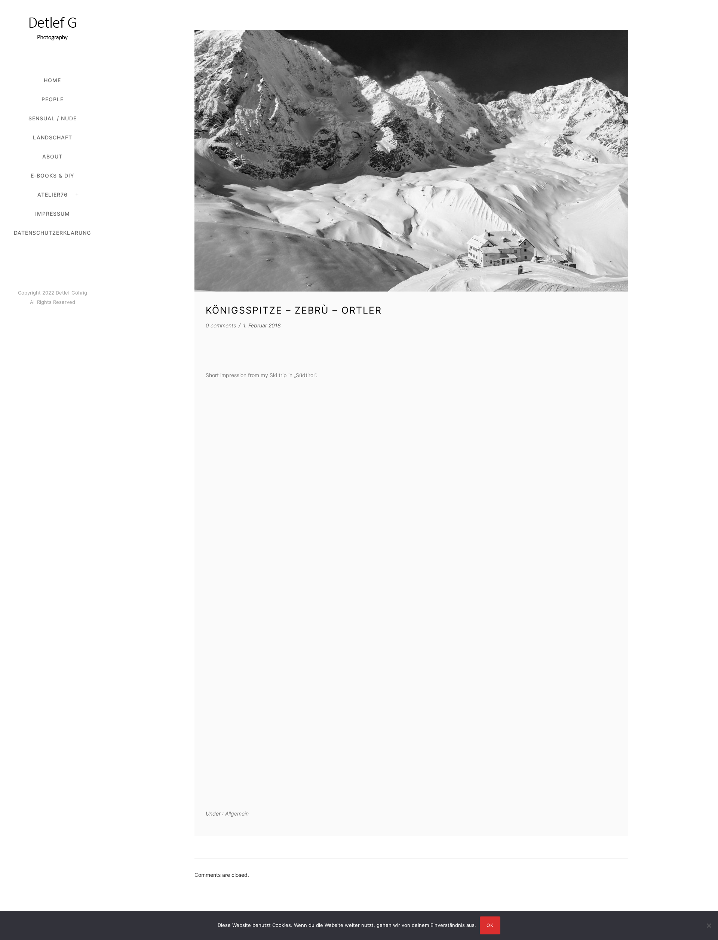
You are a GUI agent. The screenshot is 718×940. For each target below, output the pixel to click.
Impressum (52, 213)
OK (490, 925)
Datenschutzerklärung (52, 232)
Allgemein (236, 813)
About (52, 156)
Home (52, 80)
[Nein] (708, 925)
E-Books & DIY (52, 175)
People (53, 99)
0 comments (221, 325)
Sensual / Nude (52, 118)
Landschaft (52, 137)
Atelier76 (52, 194)
